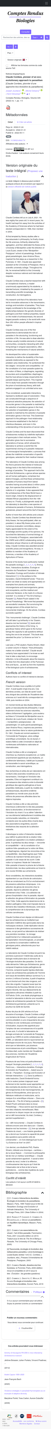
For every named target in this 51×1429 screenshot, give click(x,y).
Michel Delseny (32, 90)
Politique (38, 1292)
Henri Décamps (13, 93)
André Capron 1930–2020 (14, 1374)
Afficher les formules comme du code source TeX (24, 66)
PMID (8, 136)
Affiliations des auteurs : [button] (16, 143)
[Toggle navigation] (46, 3)
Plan (9, 53)
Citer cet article (25, 122)
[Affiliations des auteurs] (28, 94)
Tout (34, 37)
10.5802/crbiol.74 (18, 140)
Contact (37, 1423)
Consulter (25, 31)
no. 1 (9, 46)
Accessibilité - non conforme (23, 1421)
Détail (10, 122)
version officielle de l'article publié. (22, 186)
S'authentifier (26, 1328)
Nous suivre (41, 1421)
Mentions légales (25, 1423)
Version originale (15, 59)
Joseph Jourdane (13, 90)
